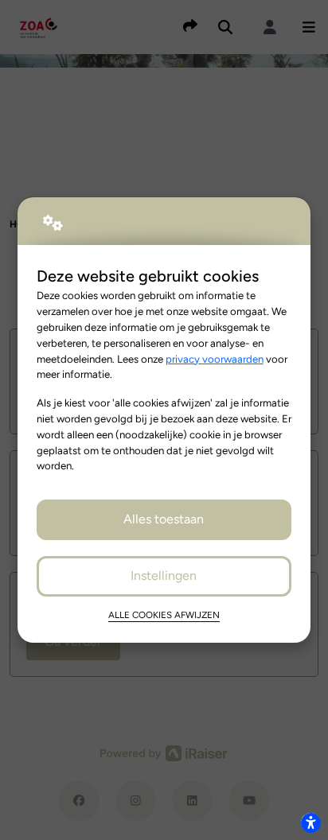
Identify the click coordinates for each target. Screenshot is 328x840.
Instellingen (164, 575)
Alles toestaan (163, 519)
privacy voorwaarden (215, 358)
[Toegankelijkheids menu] (310, 822)
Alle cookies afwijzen (164, 614)
